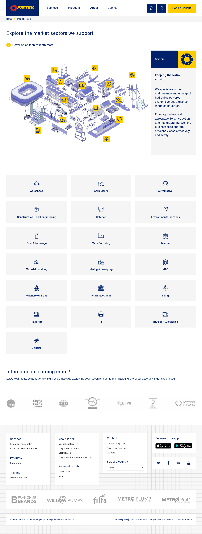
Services (52, 8)
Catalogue (15, 463)
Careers (111, 453)
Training (15, 473)
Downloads (64, 471)
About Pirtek (67, 439)
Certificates (65, 453)
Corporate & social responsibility (76, 457)
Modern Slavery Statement (179, 520)
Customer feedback (117, 448)
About (94, 8)
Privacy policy (121, 520)
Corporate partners (69, 448)
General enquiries (116, 444)
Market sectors (66, 444)
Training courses (18, 478)
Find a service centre (21, 444)
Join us (112, 8)
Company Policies (157, 520)
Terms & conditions (138, 520)
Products (74, 8)
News (61, 476)
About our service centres (23, 448)
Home (9, 19)
